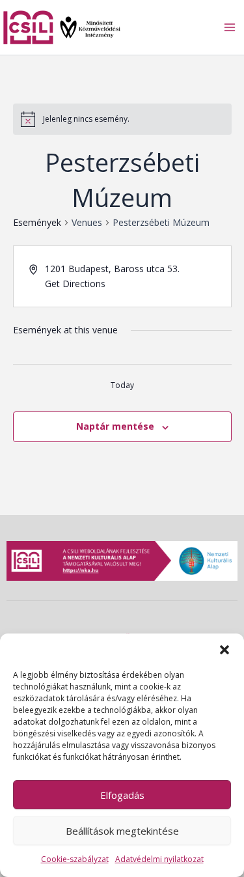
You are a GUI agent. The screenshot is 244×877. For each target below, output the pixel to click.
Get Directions (75, 283)
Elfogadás (122, 794)
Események (37, 222)
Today (122, 385)
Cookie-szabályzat (75, 859)
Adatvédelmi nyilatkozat (159, 859)
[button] (224, 649)
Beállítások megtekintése (122, 830)
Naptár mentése (115, 426)
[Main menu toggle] (229, 27)
